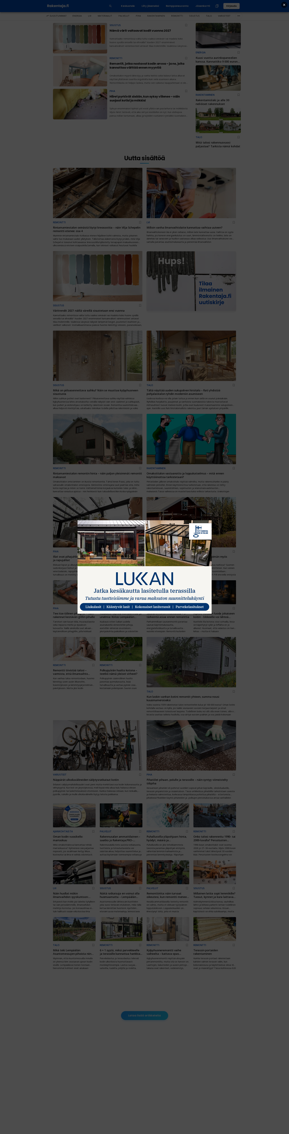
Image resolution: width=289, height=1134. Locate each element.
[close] (284, 5)
